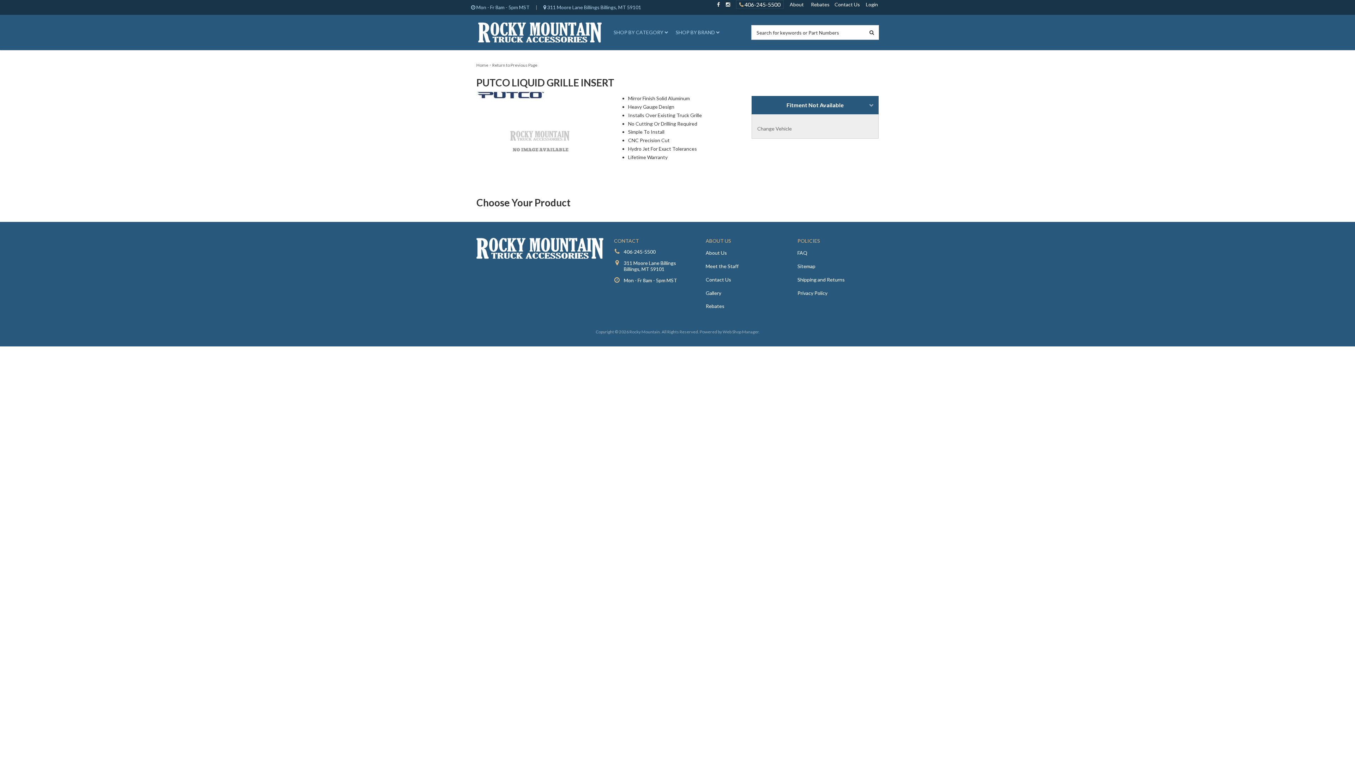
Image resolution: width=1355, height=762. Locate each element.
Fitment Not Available (815, 105)
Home (482, 65)
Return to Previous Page (514, 65)
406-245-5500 (762, 4)
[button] (640, 32)
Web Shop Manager (741, 331)
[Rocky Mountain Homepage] (540, 32)
